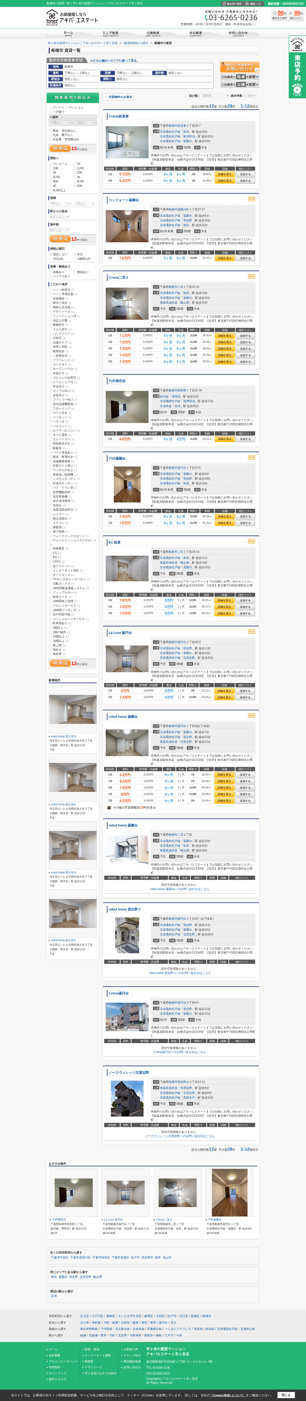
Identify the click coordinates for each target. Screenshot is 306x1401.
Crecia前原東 (119, 116)
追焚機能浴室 (63, 492)
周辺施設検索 (132, 1361)
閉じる (286, 1395)
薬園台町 (183, 209)
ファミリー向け (65, 399)
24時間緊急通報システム (71, 588)
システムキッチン (66, 478)
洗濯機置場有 (63, 461)
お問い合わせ (132, 1367)
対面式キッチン (65, 483)
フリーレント (63, 360)
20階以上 (61, 641)
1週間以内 (83, 258)
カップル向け (63, 390)
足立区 (84, 1316)
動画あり (83, 272)
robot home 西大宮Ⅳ (63, 736)
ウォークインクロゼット (71, 536)
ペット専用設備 (65, 294)
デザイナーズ (63, 311)
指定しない (60, 254)
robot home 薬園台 (123, 716)
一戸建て (59, 112)
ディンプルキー (65, 592)
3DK (55, 181)
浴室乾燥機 (62, 496)
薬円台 (181, 467)
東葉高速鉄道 (168, 302)
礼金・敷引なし (63, 135)
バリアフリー (63, 333)
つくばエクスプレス (178, 1329)
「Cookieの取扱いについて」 (228, 1395)
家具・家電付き (65, 456)
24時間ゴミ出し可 (66, 610)
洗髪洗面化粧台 (65, 509)
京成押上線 (247, 1329)
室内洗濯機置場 (65, 404)
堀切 (144, 1322)
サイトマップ (57, 1373)
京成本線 (166, 406)
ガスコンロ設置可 (66, 377)
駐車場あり (62, 623)
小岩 (179, 1335)
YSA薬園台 (117, 458)
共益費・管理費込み (66, 139)
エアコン (60, 522)
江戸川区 (97, 1316)
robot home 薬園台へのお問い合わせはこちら (179, 889)
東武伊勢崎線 (89, 1329)
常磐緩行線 (154, 1329)
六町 (106, 1322)
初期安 (89, 1361)
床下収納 (60, 531)
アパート (59, 107)
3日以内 (58, 258)
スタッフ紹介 (132, 1355)
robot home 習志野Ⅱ (125, 909)
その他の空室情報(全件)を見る (132, 807)
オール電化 (62, 434)
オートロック (63, 575)
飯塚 (135, 1322)
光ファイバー (63, 566)
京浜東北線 (122, 1329)
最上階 (59, 645)
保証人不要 (62, 320)
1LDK (80, 168)
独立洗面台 (62, 518)
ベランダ (60, 421)
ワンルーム (60, 163)
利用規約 (54, 1367)
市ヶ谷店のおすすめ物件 (101, 1373)
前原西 (181, 390)
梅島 (159, 1335)
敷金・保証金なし (64, 130)
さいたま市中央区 (129, 1316)
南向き (59, 649)
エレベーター (63, 439)
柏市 (158, 1257)
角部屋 (59, 654)
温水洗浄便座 (63, 500)
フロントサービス (66, 605)
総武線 (164, 396)
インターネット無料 (98, 1355)
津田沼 (176, 396)
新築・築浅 (92, 1349)
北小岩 (84, 1322)
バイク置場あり (65, 452)
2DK (79, 172)
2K (54, 172)
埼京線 (198, 1329)
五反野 (122, 1335)
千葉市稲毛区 (101, 1257)
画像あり (59, 272)
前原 (186, 131)
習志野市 (147, 1257)
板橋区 (195, 1316)
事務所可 (60, 324)
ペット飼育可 (63, 289)
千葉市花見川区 (80, 1257)
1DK (55, 168)
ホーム (53, 1349)
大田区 (160, 1316)
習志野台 (183, 1082)
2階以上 (60, 627)
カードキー (62, 364)
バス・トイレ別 (65, 487)
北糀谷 (125, 1322)
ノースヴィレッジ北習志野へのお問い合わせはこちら (180, 1136)
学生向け (60, 386)
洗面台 (59, 505)
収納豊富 (60, 548)
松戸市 (135, 1257)
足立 (173, 1322)
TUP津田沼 (117, 381)
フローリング (63, 408)
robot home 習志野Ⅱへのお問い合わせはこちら (180, 973)
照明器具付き (63, 443)
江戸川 (169, 1335)
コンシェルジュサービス (71, 619)
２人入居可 (62, 329)
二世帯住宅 (62, 355)
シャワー (60, 514)
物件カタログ (57, 1379)
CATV (58, 561)
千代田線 (106, 1329)
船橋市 (173, 125)
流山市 (167, 1257)
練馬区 (148, 1316)
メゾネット (62, 417)
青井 (103, 1335)
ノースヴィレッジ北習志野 (129, 1072)
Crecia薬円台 (119, 993)
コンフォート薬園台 (124, 200)
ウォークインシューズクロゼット (73, 542)
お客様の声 (130, 1349)
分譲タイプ (62, 342)
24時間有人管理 (65, 601)
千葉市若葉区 (120, 1257)
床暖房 (59, 527)
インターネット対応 (68, 570)
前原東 (181, 125)
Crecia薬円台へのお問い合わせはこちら (180, 1052)
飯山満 (184, 302)
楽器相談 (60, 298)
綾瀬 (115, 1322)
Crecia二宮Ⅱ (119, 277)
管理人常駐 (62, 346)
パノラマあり (61, 276)
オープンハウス (65, 368)
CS (57, 553)
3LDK (80, 181)
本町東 (96, 1322)
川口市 (183, 1316)
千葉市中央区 (60, 1257)
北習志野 (189, 657)
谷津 (177, 406)
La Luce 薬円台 (120, 632)
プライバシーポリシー (63, 1361)
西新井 (148, 1335)
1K (78, 163)
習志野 (187, 220)
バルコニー (62, 426)
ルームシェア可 (65, 382)
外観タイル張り (65, 465)
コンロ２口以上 (65, 470)
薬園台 (187, 141)
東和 (153, 1322)
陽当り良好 (62, 302)
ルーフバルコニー (66, 430)
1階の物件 (61, 632)
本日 (80, 254)
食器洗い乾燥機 (65, 474)
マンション (76, 107)
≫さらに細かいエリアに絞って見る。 (115, 60)
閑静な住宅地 (63, 307)
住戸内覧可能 (63, 614)
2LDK (56, 177)
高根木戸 (189, 1097)
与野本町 (135, 1335)
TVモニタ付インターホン (71, 579)
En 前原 (115, 542)
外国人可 (60, 373)
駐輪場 (59, 448)
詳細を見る (225, 174)
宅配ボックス (63, 583)
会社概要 (54, 1355)
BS (57, 557)
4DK (79, 185)
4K (54, 185)
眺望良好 (60, 351)
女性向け (60, 395)
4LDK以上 (59, 190)
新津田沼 (189, 136)
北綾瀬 (93, 1335)
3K (78, 177)
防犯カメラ (62, 597)
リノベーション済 (66, 316)
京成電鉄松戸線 (170, 131)
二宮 (180, 287)
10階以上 (61, 636)
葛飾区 (110, 1316)
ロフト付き (62, 412)
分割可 (59, 338)
